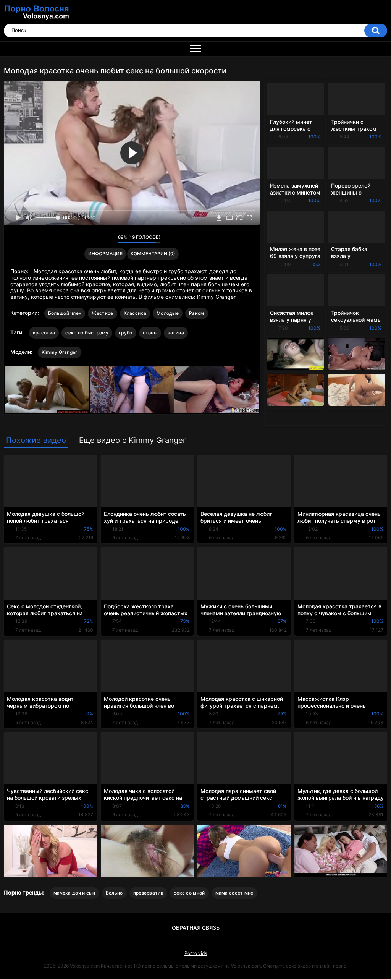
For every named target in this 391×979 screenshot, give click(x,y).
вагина (176, 333)
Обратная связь (196, 927)
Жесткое (102, 313)
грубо (125, 333)
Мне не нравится (110, 239)
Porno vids (195, 953)
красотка (44, 333)
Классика (135, 313)
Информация (105, 253)
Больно (114, 893)
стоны (150, 333)
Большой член (65, 313)
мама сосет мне (234, 893)
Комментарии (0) (153, 253)
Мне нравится (100, 239)
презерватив (148, 893)
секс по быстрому (86, 333)
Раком (196, 313)
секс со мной (189, 893)
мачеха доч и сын (74, 893)
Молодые (168, 313)
